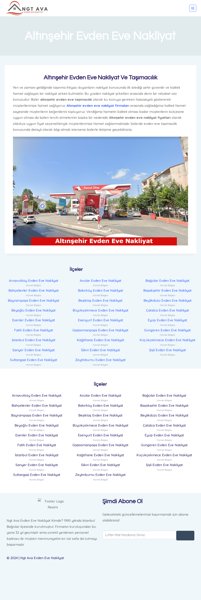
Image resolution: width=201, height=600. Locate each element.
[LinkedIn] (148, 578)
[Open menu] (192, 8)
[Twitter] (148, 568)
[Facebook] (148, 558)
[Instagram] (148, 588)
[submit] (185, 535)
